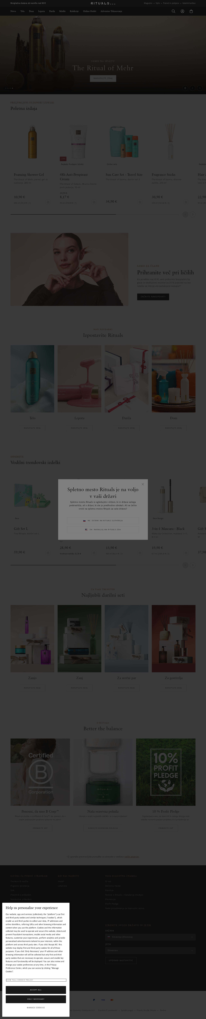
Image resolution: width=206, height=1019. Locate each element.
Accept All (36, 990)
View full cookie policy (19, 980)
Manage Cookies (36, 1008)
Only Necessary (36, 999)
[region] (36, 960)
